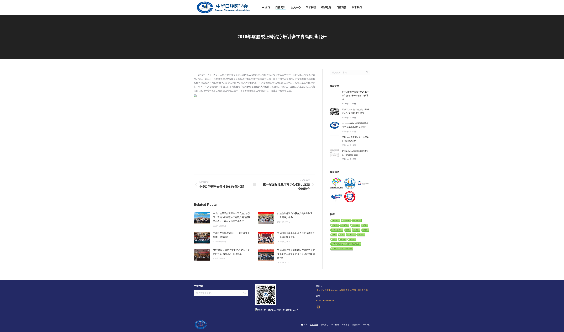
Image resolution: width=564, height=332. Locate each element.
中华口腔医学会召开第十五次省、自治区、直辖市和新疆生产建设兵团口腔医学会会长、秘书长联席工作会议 (231, 217)
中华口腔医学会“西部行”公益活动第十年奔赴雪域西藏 (231, 235)
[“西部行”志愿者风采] (336, 183)
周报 (364, 225)
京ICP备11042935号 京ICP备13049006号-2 (278, 310)
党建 (347, 230)
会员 (334, 234)
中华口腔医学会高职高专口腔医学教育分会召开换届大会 (296, 235)
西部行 (365, 230)
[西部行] (336, 196)
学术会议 (356, 225)
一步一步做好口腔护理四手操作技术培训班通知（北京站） (355, 125)
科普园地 (345, 225)
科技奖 (342, 239)
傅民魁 (352, 239)
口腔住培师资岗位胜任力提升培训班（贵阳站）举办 (295, 215)
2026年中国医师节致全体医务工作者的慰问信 (355, 139)
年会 (341, 234)
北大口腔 (351, 234)
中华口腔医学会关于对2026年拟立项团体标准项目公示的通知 (355, 95)
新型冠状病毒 (337, 230)
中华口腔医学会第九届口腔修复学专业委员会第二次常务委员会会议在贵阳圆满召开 (296, 254)
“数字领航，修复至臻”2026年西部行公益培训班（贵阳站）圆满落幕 (231, 252)
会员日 (361, 234)
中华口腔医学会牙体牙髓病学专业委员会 (346, 244)
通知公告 (346, 220)
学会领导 (336, 220)
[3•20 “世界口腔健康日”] (363, 183)
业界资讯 (357, 220)
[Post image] (202, 218)
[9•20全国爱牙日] (350, 196)
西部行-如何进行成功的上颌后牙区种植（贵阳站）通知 (355, 111)
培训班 (335, 225)
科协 (334, 239)
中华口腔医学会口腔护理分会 (342, 248)
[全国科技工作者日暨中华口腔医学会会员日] (350, 183)
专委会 (356, 230)
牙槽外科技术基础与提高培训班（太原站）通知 (355, 153)
